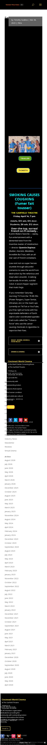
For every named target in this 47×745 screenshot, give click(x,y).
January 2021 (10, 653)
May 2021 (9, 637)
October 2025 (11, 491)
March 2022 (10, 606)
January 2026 (10, 484)
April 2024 (9, 527)
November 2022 (11, 578)
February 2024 (11, 531)
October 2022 (11, 582)
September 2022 (12, 586)
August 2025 (10, 495)
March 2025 (10, 507)
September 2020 (12, 665)
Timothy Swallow (21, 20)
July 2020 (8, 673)
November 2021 (11, 618)
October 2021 (11, 622)
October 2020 (11, 661)
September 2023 (12, 547)
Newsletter (9, 443)
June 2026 (9, 468)
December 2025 (11, 488)
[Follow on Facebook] (10, 420)
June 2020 (9, 677)
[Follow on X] (15, 420)
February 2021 (11, 649)
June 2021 (9, 633)
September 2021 (12, 625)
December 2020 (11, 657)
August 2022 (10, 590)
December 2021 (11, 614)
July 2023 (8, 555)
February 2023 (11, 570)
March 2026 (10, 480)
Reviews (8, 446)
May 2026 (9, 472)
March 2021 (10, 645)
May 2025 (9, 503)
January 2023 (10, 574)
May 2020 (9, 681)
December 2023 (11, 539)
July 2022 (8, 594)
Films (20, 23)
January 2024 (10, 535)
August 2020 (10, 669)
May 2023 (9, 558)
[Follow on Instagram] (21, 420)
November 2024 (11, 515)
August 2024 (10, 519)
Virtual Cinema (10, 450)
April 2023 (9, 562)
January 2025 (10, 511)
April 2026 (9, 476)
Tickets (23, 170)
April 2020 (9, 685)
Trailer (25, 158)
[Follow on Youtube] (26, 420)
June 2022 (9, 598)
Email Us (10, 407)
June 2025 (9, 499)
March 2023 (10, 566)
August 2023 (10, 551)
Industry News (11, 439)
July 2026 (8, 464)
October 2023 (11, 543)
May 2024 (9, 523)
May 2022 (9, 602)
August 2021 (10, 629)
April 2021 (9, 641)
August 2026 (10, 460)
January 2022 (10, 610)
